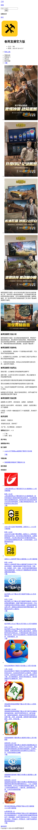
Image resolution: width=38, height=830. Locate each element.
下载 (5, 63)
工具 (2, 1)
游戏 (2, 5)
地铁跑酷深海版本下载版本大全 (14, 462)
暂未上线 (7, 52)
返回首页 (4, 826)
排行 (2, 17)
